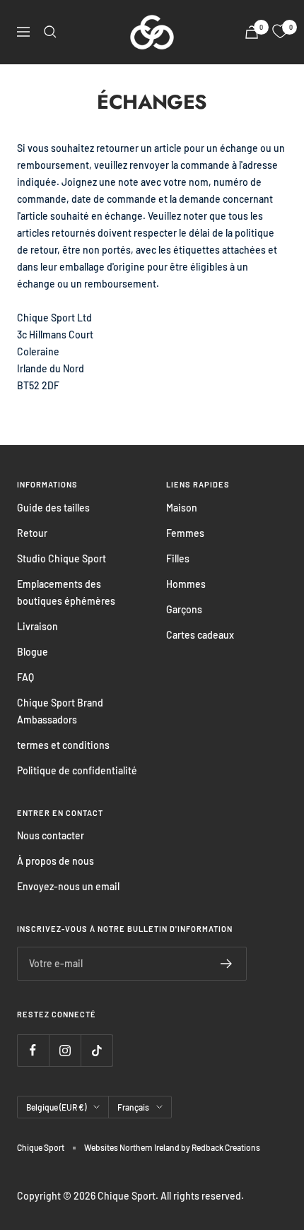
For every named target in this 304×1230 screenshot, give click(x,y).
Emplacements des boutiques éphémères (66, 592)
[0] (280, 32)
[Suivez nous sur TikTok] (96, 1050)
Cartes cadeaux (200, 635)
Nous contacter (50, 835)
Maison (181, 508)
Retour (32, 533)
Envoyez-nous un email (68, 886)
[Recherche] (50, 31)
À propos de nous (55, 861)
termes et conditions (63, 745)
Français (133, 1107)
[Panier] (252, 32)
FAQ (25, 677)
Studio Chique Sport (61, 558)
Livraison (37, 626)
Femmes (185, 533)
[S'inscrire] (227, 964)
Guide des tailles (53, 508)
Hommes (186, 584)
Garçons (184, 609)
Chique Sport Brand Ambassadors (60, 711)
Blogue (32, 652)
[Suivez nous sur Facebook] (33, 1050)
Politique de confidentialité (77, 770)
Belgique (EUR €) (56, 1107)
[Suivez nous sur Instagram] (65, 1050)
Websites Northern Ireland (132, 1147)
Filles (177, 558)
